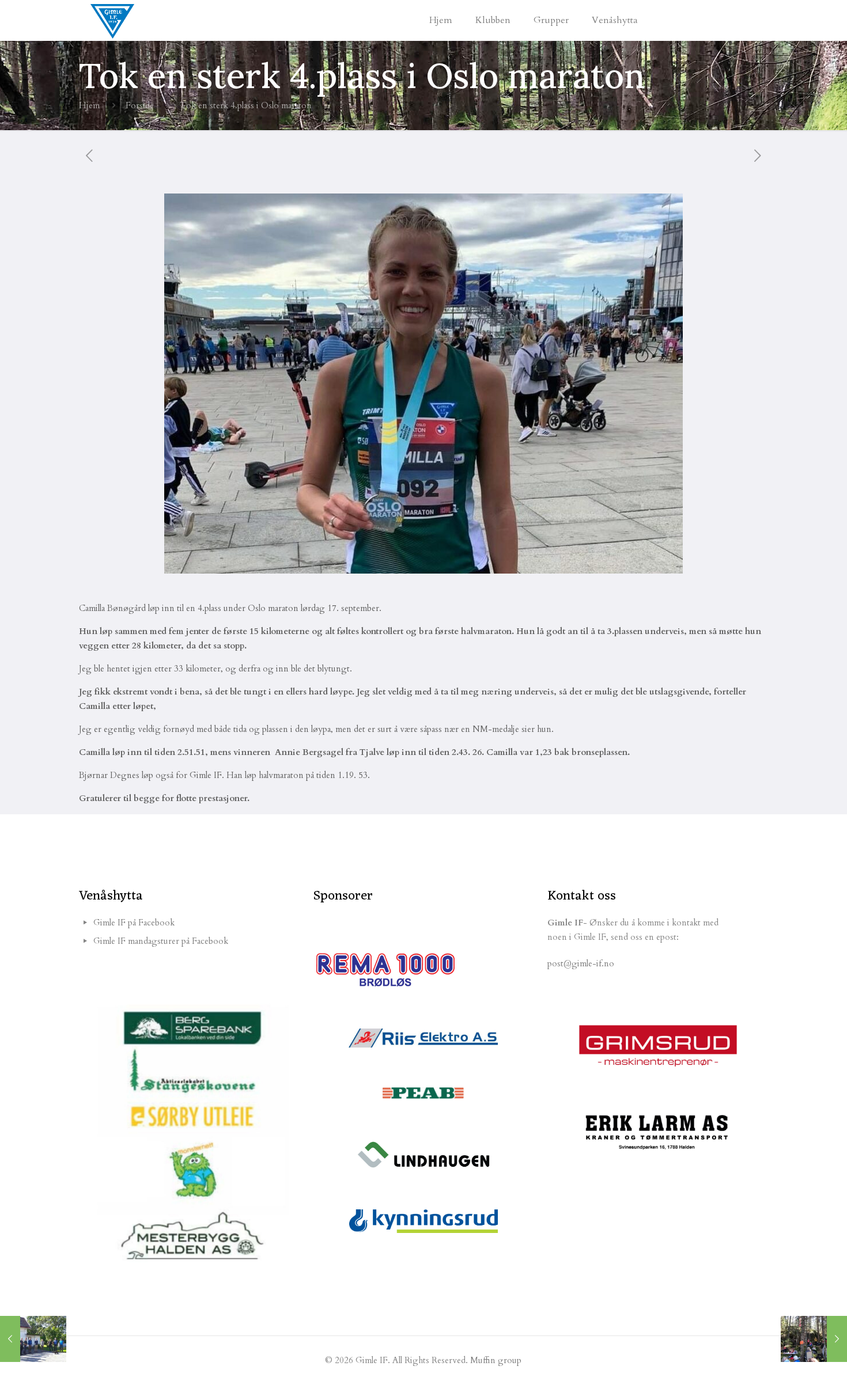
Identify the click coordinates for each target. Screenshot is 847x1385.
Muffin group (495, 1360)
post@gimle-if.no (580, 963)
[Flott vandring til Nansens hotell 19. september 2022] (814, 1339)
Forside (140, 105)
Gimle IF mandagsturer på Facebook (160, 941)
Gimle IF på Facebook (134, 922)
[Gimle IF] (112, 20)
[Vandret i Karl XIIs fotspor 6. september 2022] (33, 1339)
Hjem (89, 105)
